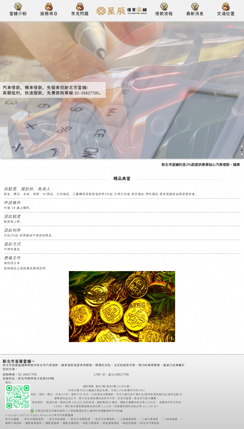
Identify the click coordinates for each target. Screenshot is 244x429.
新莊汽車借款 (91, 423)
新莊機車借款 (111, 423)
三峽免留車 (171, 419)
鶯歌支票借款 (71, 423)
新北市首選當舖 (63, 415)
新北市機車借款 (34, 419)
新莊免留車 (130, 423)
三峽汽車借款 (150, 419)
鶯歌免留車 (52, 423)
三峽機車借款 (128, 419)
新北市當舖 (12, 419)
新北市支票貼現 (80, 419)
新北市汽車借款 (149, 423)
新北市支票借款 (105, 419)
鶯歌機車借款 (33, 423)
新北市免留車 (57, 419)
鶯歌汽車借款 (13, 423)
